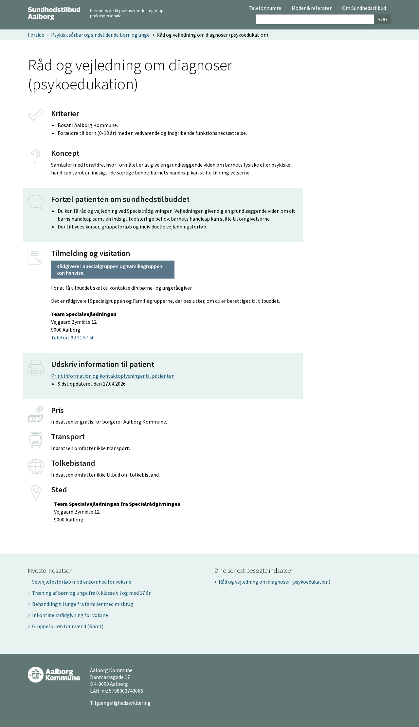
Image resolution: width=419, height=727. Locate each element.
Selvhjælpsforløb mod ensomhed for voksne (81, 581)
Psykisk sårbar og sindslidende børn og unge (100, 34)
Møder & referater (312, 8)
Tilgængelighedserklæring (120, 703)
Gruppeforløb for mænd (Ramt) (67, 626)
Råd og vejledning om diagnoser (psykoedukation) (274, 581)
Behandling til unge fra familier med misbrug (82, 604)
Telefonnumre (265, 8)
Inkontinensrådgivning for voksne (70, 615)
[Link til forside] (54, 12)
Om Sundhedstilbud (364, 8)
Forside (36, 34)
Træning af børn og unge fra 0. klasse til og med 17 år (91, 593)
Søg (382, 19)
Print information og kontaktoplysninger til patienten (112, 376)
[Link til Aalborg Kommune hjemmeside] (54, 674)
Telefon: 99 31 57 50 (73, 337)
